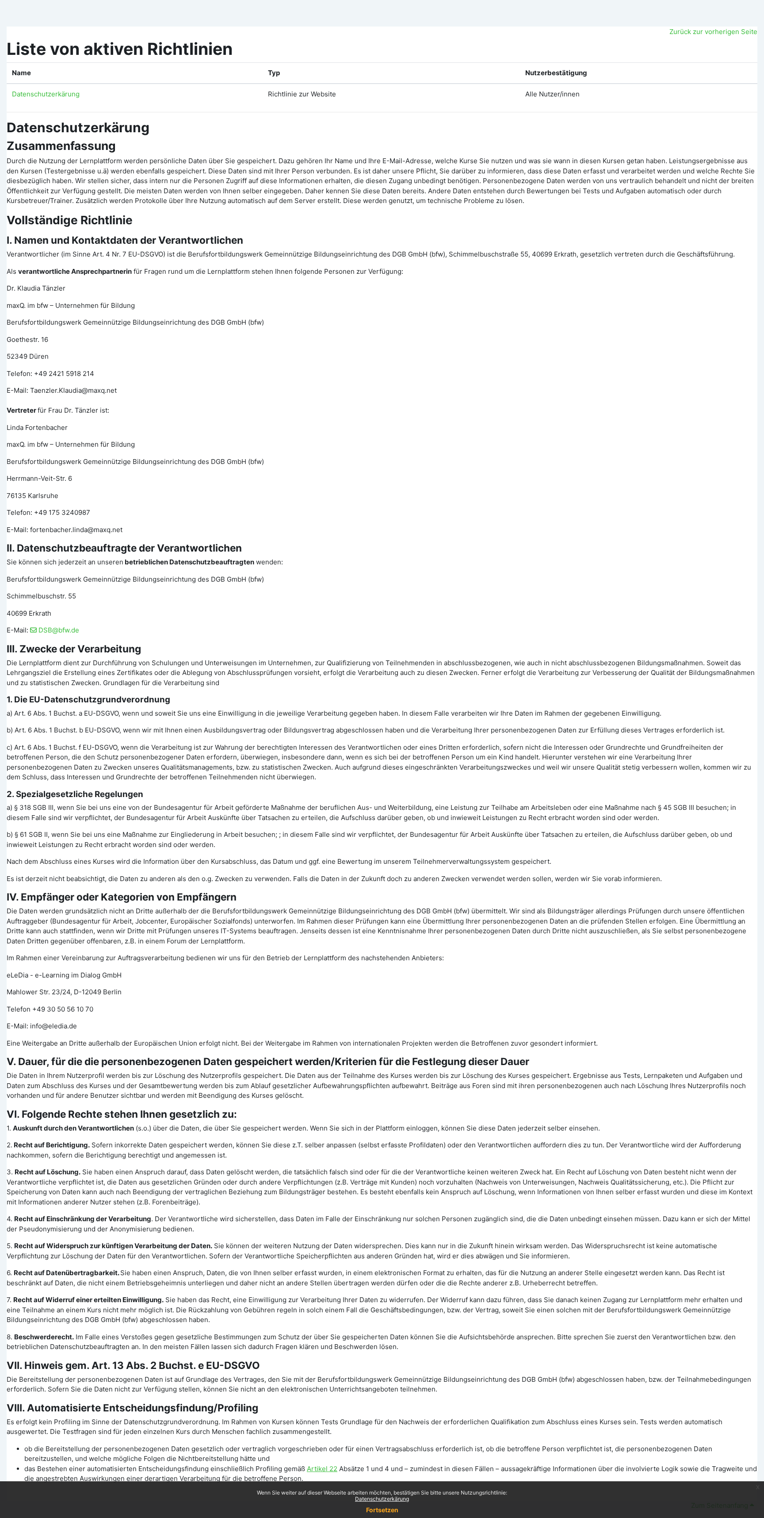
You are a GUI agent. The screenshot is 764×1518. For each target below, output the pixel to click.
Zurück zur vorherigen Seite (713, 31)
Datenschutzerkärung (382, 1498)
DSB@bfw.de (58, 630)
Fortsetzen (382, 1510)
